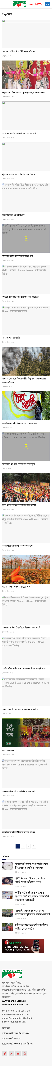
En (47, 4)
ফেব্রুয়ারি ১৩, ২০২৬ (8, 138)
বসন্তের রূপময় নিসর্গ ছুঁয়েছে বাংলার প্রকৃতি (18, 464)
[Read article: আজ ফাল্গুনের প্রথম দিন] (26, 320)
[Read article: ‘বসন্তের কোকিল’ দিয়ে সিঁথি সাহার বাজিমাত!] (26, 34)
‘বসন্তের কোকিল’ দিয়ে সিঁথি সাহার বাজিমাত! (18, 51)
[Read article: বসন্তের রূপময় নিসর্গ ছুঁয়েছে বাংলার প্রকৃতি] (26, 446)
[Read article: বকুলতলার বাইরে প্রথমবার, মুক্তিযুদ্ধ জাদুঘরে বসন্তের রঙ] (26, 75)
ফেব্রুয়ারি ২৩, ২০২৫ (8, 219)
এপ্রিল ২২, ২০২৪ (7, 387)
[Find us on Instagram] (24, 1053)
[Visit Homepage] (19, 4)
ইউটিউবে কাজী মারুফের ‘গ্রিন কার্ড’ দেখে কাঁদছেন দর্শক (30, 880)
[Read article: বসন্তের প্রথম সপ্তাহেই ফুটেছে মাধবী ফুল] (26, 238)
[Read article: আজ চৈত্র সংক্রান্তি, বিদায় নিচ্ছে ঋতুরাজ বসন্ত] (26, 405)
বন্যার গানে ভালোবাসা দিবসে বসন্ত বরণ (17, 546)
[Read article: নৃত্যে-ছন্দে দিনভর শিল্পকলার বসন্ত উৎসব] (26, 487)
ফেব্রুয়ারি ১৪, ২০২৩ (8, 755)
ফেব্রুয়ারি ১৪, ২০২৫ (8, 301)
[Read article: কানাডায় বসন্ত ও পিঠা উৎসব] (26, 197)
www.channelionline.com (16, 1004)
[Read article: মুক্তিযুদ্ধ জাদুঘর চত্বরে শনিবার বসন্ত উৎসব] (26, 156)
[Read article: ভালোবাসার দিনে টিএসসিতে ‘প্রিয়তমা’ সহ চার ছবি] (26, 610)
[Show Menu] (3, 4)
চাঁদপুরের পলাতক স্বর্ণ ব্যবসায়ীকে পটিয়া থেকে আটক (31, 927)
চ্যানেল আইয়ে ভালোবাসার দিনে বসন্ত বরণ (18, 791)
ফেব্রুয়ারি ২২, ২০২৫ (8, 260)
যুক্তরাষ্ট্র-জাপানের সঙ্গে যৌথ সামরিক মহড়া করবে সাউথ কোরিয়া (32, 913)
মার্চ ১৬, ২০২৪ (7, 468)
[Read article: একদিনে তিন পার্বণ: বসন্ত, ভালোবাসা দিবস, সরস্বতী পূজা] (26, 651)
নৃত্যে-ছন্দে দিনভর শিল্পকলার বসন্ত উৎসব (19, 505)
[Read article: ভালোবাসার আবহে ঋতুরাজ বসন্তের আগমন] (26, 814)
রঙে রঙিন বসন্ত (8, 750)
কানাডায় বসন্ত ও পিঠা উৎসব (13, 215)
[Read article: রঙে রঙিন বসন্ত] (26, 732)
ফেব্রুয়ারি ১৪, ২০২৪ (8, 509)
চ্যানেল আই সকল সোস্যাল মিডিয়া (17, 1044)
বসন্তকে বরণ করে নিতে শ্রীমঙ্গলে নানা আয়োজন (20, 297)
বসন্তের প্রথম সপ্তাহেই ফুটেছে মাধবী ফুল (17, 256)
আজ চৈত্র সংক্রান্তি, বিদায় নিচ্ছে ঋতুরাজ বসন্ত (19, 423)
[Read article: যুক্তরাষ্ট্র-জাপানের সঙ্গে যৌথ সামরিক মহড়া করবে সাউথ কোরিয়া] (7, 913)
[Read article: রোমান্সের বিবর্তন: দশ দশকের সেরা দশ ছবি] (26, 115)
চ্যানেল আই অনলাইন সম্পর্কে (15, 1033)
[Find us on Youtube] (18, 1053)
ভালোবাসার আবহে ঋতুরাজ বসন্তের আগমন (18, 832)
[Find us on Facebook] (4, 1053)
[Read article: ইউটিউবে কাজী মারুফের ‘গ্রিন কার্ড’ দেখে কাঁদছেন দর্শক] (7, 881)
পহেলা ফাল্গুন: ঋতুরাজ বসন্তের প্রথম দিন (17, 587)
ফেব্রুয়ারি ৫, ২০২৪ (8, 673)
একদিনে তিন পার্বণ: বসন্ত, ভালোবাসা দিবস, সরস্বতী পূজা (23, 668)
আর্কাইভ (6, 1028)
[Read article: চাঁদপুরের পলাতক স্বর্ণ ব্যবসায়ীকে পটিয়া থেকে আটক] (7, 927)
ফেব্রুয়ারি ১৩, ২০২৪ (8, 632)
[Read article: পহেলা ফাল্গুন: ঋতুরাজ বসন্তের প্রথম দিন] (26, 569)
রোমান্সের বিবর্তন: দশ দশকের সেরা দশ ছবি (18, 133)
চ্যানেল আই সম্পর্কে (11, 1038)
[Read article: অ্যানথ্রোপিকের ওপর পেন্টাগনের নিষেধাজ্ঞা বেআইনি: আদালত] (7, 866)
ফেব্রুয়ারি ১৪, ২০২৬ (8, 97)
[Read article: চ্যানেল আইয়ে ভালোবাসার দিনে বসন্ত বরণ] (26, 773)
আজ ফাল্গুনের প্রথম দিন (11, 338)
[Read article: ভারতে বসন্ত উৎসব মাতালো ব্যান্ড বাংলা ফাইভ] (26, 692)
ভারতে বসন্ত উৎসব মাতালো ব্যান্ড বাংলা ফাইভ (20, 709)
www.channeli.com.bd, (14, 1001)
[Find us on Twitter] (11, 1053)
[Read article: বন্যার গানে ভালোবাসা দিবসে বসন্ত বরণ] (26, 528)
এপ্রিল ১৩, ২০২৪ (7, 428)
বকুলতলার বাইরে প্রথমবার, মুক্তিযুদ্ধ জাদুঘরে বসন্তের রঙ (23, 92)
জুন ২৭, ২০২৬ (7, 56)
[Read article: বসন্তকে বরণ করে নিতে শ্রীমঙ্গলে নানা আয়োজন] (26, 279)
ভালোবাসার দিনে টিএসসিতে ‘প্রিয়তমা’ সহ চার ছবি (21, 627)
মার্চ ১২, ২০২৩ (7, 714)
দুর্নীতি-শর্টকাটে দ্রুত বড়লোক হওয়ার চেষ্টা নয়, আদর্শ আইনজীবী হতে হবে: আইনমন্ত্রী (32, 896)
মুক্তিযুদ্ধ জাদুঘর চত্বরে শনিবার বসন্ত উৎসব (18, 174)
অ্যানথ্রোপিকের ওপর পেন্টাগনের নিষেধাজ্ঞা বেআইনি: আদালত (31, 866)
